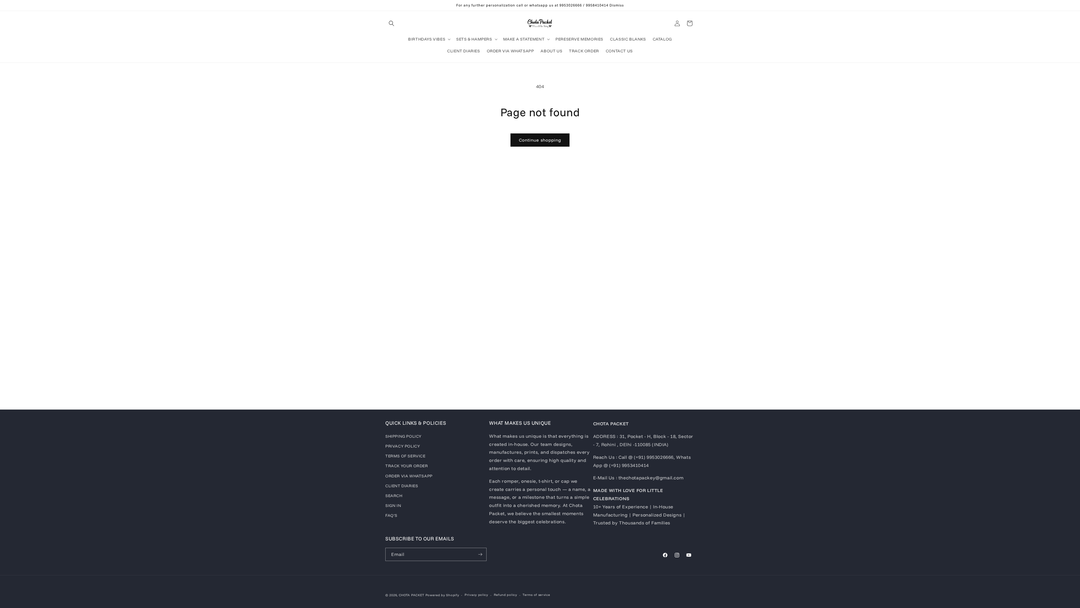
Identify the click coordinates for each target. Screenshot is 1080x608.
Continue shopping (540, 140)
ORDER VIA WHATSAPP (409, 476)
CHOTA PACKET (411, 595)
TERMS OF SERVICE (405, 456)
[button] (391, 23)
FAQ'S (391, 515)
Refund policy (505, 595)
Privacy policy (476, 595)
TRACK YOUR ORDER (406, 465)
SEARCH (393, 495)
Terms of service (536, 595)
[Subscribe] (480, 554)
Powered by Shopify (442, 595)
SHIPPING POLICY (403, 436)
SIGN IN (393, 505)
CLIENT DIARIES (401, 485)
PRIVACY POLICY (402, 446)
